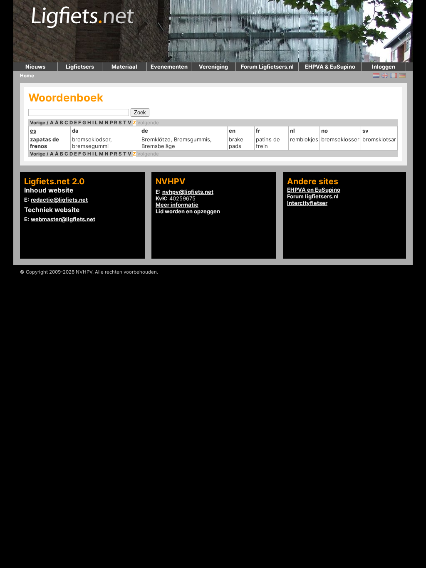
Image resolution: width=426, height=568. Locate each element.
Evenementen (169, 66)
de (144, 130)
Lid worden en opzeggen (188, 211)
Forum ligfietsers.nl (313, 196)
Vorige (37, 123)
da (75, 130)
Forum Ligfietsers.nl (267, 66)
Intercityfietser (307, 203)
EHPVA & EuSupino (330, 66)
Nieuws (35, 66)
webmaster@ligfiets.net (63, 219)
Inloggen (383, 66)
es (33, 130)
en (232, 130)
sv (365, 130)
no (324, 130)
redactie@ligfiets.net (59, 199)
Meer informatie (177, 204)
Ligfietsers (80, 66)
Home (27, 76)
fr (258, 130)
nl (292, 130)
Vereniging (213, 66)
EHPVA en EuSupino (313, 189)
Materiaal (124, 66)
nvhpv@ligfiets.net (187, 191)
